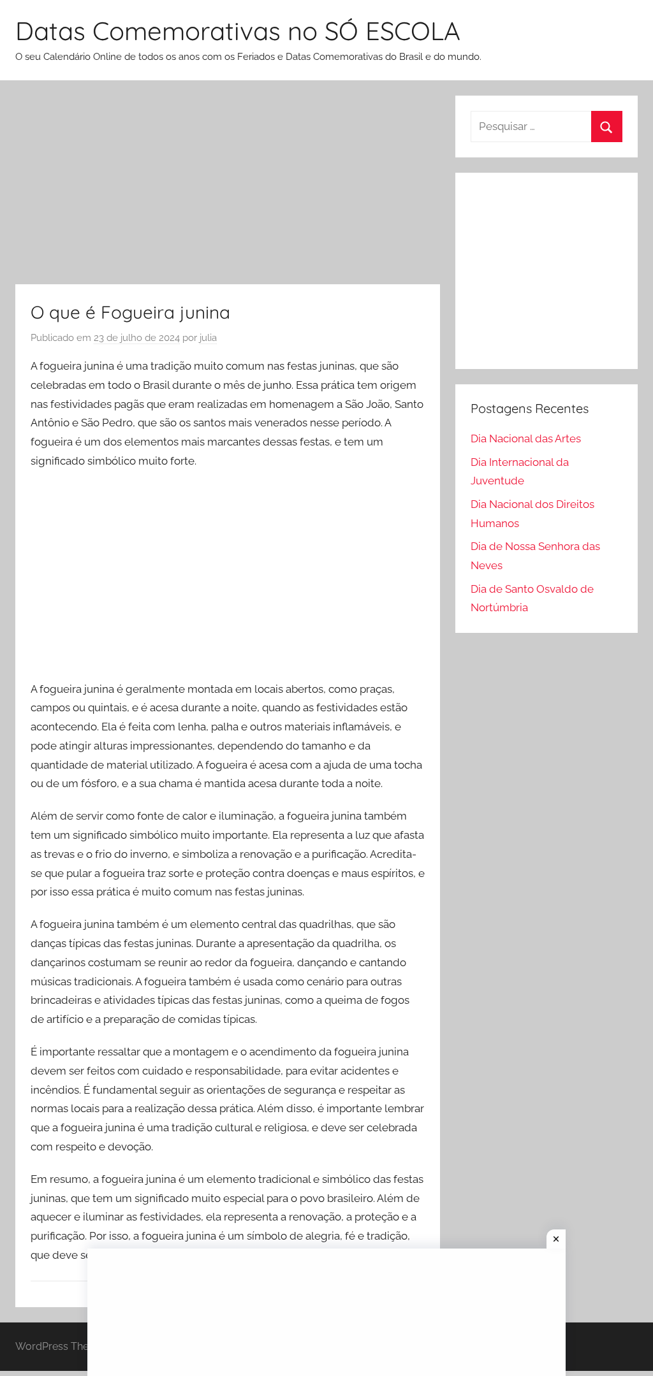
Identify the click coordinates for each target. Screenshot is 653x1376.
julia (208, 338)
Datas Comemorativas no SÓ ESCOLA (237, 31)
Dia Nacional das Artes (526, 438)
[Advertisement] (227, 190)
